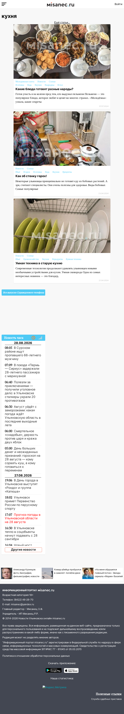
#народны (49, 85)
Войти (118, 4)
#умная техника (73, 259)
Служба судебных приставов (106, 699)
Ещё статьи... (62, 22)
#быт (18, 172)
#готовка (20, 85)
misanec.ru (58, 618)
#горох (26, 172)
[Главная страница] (60, 4)
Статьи (52, 81)
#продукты (57, 259)
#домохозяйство (31, 259)
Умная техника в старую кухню (39, 263)
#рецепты (67, 172)
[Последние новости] (33, 338)
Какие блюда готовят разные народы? (44, 89)
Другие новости (23, 549)
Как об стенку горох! (31, 176)
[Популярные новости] (40, 338)
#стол (60, 85)
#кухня (38, 85)
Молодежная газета (25, 81)
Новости (41, 81)
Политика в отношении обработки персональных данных (36, 655)
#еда (29, 85)
